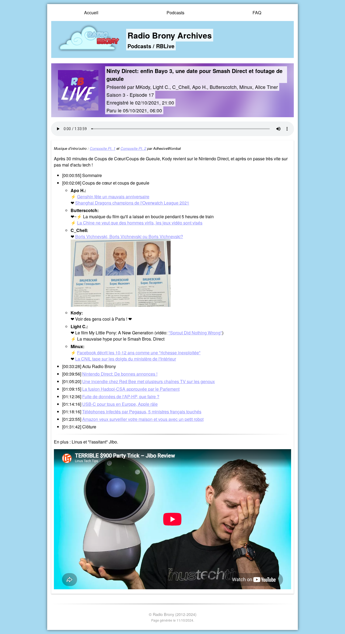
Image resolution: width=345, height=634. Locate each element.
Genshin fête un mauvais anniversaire (113, 196)
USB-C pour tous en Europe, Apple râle (120, 404)
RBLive (165, 46)
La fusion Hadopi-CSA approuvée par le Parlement (131, 389)
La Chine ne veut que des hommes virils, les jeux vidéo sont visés (139, 223)
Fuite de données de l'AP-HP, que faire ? (120, 396)
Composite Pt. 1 (102, 148)
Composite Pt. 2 (133, 148)
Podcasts (175, 12)
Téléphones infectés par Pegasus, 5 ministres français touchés (141, 411)
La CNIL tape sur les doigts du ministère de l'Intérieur (125, 359)
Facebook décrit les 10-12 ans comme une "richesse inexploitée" (139, 352)
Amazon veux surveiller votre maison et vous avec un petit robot (142, 419)
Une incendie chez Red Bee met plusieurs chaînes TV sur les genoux (148, 381)
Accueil (91, 12)
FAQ (257, 12)
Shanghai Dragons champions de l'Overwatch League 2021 (132, 203)
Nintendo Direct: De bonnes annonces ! (119, 374)
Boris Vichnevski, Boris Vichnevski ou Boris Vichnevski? (129, 236)
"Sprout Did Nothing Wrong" (195, 333)
